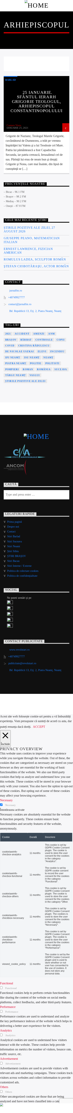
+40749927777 (16, 297)
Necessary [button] (6, 800)
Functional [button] (6, 983)
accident (22, 333)
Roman (28, 369)
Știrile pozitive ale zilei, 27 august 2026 (29, 229)
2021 (8, 333)
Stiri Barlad (13, 536)
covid (9, 345)
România (43, 369)
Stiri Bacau (13, 561)
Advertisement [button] (9, 1058)
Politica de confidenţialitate (22, 575)
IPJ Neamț (12, 357)
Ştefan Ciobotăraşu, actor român (36, 266)
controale (44, 339)
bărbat (26, 339)
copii (61, 339)
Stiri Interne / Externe (19, 565)
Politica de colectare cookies (22, 570)
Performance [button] (8, 1007)
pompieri (12, 369)
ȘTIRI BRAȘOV (16, 556)
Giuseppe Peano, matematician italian (32, 239)
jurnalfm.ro (15, 290)
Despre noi (13, 526)
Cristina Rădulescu (34, 345)
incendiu (57, 351)
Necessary (10, 805)
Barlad (10, 79)
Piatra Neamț (15, 363)
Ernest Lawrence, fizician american (28, 250)
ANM (51, 333)
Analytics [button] (6, 1030)
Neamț (48, 357)
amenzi (38, 333)
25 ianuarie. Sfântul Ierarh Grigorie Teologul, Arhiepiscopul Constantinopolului (36, 101)
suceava (61, 369)
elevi (42, 351)
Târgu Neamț (15, 375)
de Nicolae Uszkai (19, 351)
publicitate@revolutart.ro (22, 663)
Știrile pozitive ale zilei (25, 381)
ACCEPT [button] (39, 726)
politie (35, 363)
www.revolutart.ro (19, 649)
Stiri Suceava (14, 541)
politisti (52, 363)
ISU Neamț (32, 357)
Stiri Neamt (13, 546)
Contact (11, 531)
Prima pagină (14, 521)
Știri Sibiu (13, 551)
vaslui (35, 375)
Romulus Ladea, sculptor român (35, 259)
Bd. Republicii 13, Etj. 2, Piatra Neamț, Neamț (35, 311)
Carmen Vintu (14, 125)
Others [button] (4, 1087)
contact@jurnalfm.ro (19, 304)
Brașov (11, 339)
